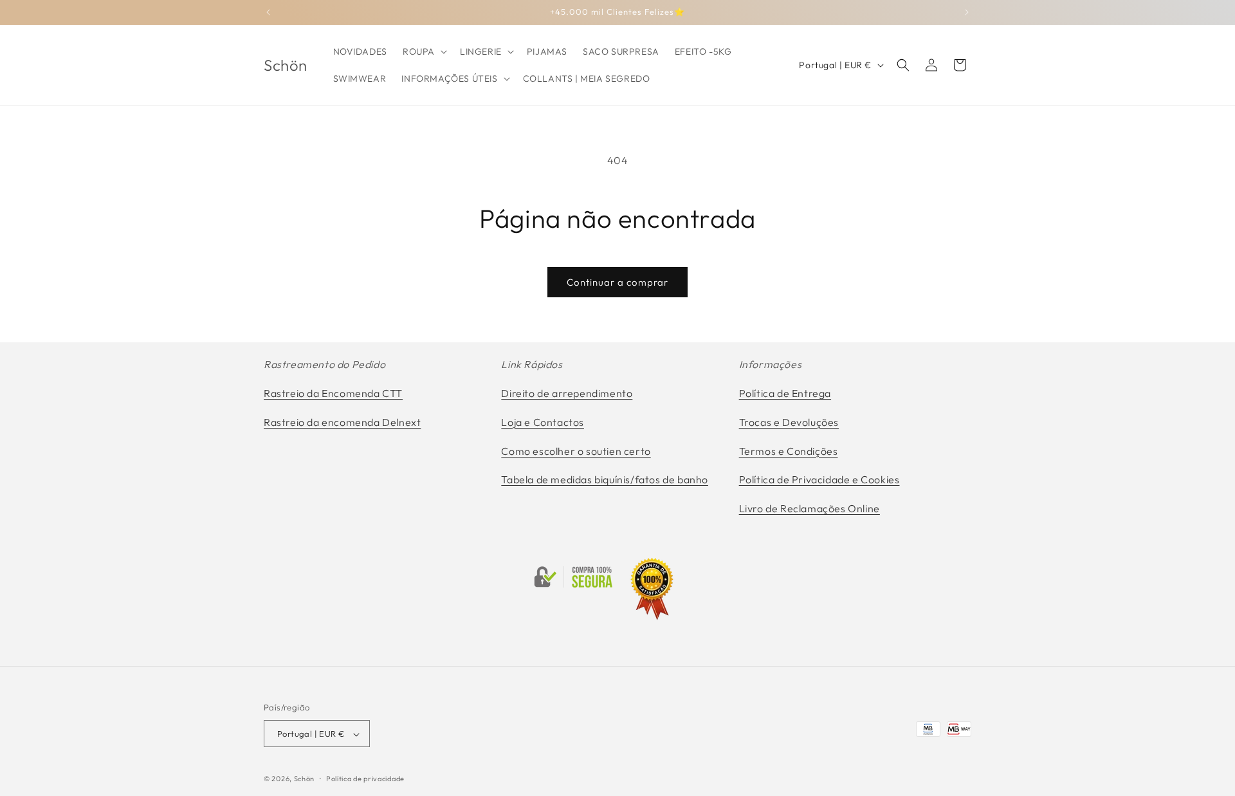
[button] (423, 51)
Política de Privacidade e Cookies (819, 480)
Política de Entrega (785, 393)
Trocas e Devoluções (789, 422)
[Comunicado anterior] (268, 12)
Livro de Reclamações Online (809, 508)
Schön (304, 779)
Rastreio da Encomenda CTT (333, 393)
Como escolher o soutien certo (575, 451)
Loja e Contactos (542, 422)
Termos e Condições (788, 451)
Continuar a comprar (617, 282)
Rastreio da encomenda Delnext (342, 422)
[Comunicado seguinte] (967, 12)
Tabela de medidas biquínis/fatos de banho (604, 480)
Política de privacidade (365, 778)
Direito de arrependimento (566, 393)
